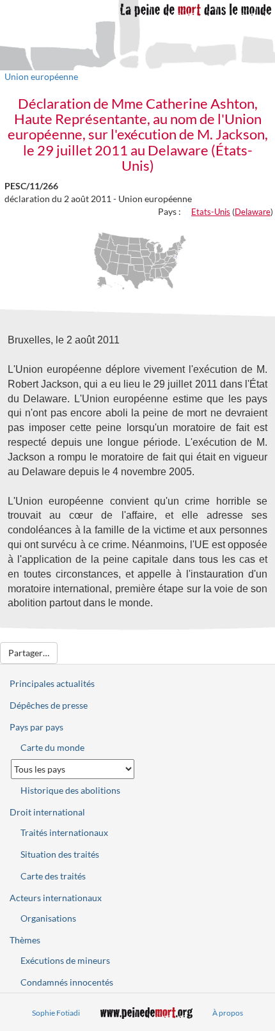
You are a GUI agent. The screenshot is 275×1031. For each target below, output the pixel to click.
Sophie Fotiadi (56, 1013)
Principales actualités (52, 683)
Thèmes (25, 939)
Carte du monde (52, 747)
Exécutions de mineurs (65, 960)
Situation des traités (59, 854)
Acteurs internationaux (56, 897)
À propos (227, 1013)
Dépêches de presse (49, 705)
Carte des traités (53, 875)
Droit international (47, 812)
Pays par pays (36, 726)
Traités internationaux (64, 832)
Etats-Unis (210, 212)
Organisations (48, 918)
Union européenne (41, 76)
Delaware (253, 212)
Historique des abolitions (70, 790)
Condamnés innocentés (66, 982)
